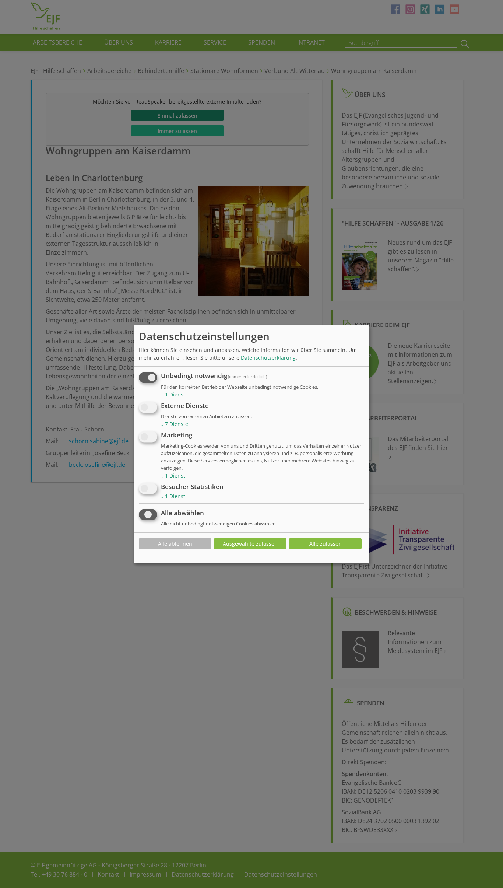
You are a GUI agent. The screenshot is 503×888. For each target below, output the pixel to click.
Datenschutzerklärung (268, 357)
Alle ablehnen (175, 543)
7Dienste (174, 423)
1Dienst (173, 394)
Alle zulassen (325, 543)
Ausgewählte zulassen (250, 543)
